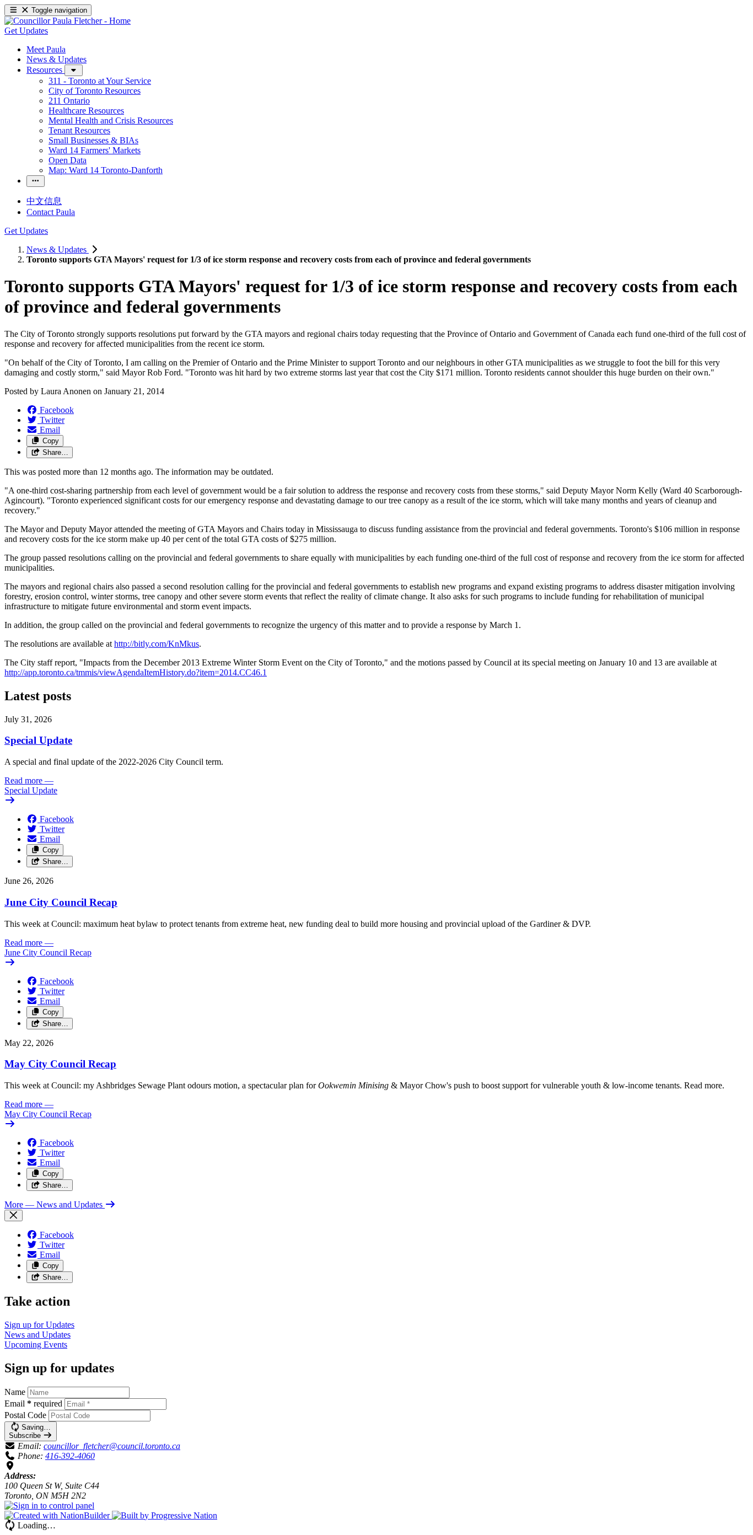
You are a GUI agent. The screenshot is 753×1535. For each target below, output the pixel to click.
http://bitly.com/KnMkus (156, 643)
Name (14, 1392)
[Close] (13, 1215)
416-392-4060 (70, 1456)
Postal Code (25, 1415)
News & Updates (57, 249)
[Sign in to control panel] (49, 1505)
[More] (73, 70)
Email (33, 1403)
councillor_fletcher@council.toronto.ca (112, 1446)
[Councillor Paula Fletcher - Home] (67, 20)
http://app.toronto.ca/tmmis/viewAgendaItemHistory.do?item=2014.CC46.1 (135, 672)
